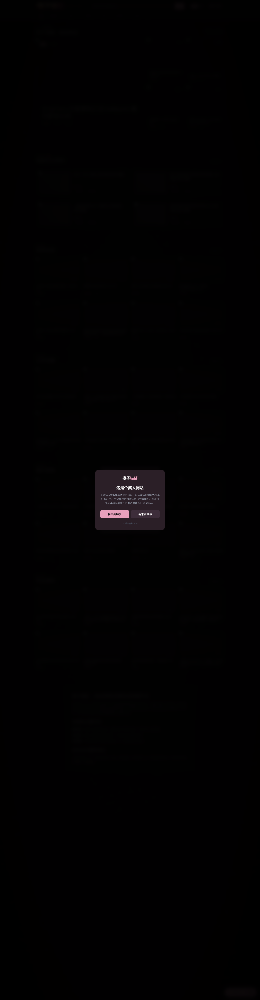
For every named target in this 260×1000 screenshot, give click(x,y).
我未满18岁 (145, 514)
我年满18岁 (115, 514)
